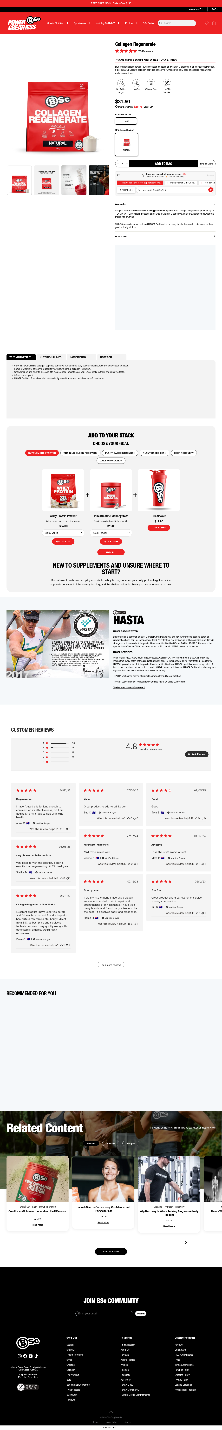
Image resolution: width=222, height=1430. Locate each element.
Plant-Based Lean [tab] (154, 453)
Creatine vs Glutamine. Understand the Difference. (37, 1211)
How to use (120, 236)
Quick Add (63, 541)
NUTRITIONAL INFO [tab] (51, 357)
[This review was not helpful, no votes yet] (67, 829)
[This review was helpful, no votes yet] (61, 829)
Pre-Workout (72, 1375)
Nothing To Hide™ (105, 23)
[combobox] (177, 23)
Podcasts (125, 1375)
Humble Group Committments (135, 1395)
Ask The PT (126, 1379)
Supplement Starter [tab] (42, 453)
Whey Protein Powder (63, 516)
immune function (47, 1207)
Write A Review (197, 754)
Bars (68, 1379)
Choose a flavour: (124, 130)
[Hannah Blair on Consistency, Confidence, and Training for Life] (103, 1179)
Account (179, 1344)
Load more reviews (111, 965)
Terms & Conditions (184, 1365)
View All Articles (111, 1251)
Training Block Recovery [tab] (80, 453)
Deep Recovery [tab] (184, 453)
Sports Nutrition (55, 23)
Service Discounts (183, 1384)
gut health (31, 1207)
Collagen (70, 1370)
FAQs (214, 9)
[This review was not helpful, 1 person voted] (135, 863)
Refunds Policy (182, 1370)
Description (120, 204)
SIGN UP (148, 106)
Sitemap (127, 1422)
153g (126, 121)
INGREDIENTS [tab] (78, 357)
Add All (111, 552)
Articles (91, 1143)
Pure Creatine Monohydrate (111, 516)
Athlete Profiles (128, 1360)
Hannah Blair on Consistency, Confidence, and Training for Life (103, 1209)
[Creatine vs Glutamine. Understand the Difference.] (38, 1179)
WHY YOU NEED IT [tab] (19, 357)
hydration (168, 1207)
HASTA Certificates (184, 1354)
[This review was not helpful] (67, 945)
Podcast (110, 1143)
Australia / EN (195, 9)
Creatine (70, 1365)
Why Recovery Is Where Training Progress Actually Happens (169, 1213)
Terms (95, 1422)
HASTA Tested (73, 1390)
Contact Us (180, 1349)
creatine (158, 1207)
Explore (129, 23)
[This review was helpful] (129, 863)
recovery (179, 1207)
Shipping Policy (182, 1375)
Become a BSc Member (78, 1384)
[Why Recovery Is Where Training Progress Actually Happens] (169, 1179)
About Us (125, 1349)
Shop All (70, 1349)
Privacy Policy (181, 1379)
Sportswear (80, 23)
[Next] (186, 1242)
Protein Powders (74, 1354)
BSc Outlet (148, 23)
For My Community (130, 1390)
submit (141, 1313)
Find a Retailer (128, 1344)
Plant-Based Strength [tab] (120, 453)
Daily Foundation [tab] (111, 460)
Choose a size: (123, 114)
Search (70, 1344)
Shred (69, 1360)
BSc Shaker (159, 516)
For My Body (127, 1384)
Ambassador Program (185, 1390)
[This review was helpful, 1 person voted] (197, 863)
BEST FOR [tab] (106, 357)
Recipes (131, 1143)
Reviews (70, 1400)
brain (22, 1207)
